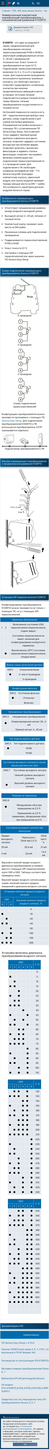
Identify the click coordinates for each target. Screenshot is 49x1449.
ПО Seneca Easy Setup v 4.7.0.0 (17, 1342)
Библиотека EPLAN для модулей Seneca (22, 1378)
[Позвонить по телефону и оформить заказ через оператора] (33, 3)
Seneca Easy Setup (12, 420)
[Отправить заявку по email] (38, 3)
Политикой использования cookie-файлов (17, 1427)
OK (25, 1444)
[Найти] (18, 3)
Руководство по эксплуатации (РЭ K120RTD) (25, 1360)
